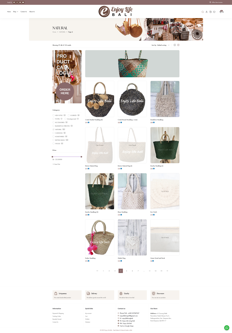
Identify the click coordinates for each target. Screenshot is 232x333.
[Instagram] (17, 2)
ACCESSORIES (59, 122)
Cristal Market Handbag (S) (94, 120)
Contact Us (55, 322)
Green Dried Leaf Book (157, 258)
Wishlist (87, 319)
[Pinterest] (20, 2)
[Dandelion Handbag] (165, 99)
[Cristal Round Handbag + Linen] (132, 99)
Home (54, 32)
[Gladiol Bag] (132, 237)
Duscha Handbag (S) (91, 212)
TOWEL (57, 119)
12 (155, 271)
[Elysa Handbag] (132, 191)
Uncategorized (71, 119)
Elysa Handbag (122, 212)
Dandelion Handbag (156, 120)
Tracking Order (57, 316)
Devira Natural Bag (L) (125, 166)
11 (150, 271)
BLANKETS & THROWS (62, 126)
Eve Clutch (153, 212)
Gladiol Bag (121, 258)
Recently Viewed (57, 319)
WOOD (57, 144)
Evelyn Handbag (90, 258)
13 (161, 271)
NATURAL (62, 32)
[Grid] (178, 45)
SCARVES (73, 115)
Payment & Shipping (58, 313)
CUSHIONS (59, 133)
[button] (163, 45)
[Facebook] (14, 2)
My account (88, 313)
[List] (175, 45)
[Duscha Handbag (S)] (99, 191)
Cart (86, 316)
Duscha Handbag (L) (156, 166)
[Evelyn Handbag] (99, 237)
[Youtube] (23, 2)
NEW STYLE (59, 115)
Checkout (87, 322)
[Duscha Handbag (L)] (165, 145)
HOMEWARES (59, 136)
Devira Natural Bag (91, 166)
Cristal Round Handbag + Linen (127, 120)
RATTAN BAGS (60, 140)
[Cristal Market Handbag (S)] (99, 99)
